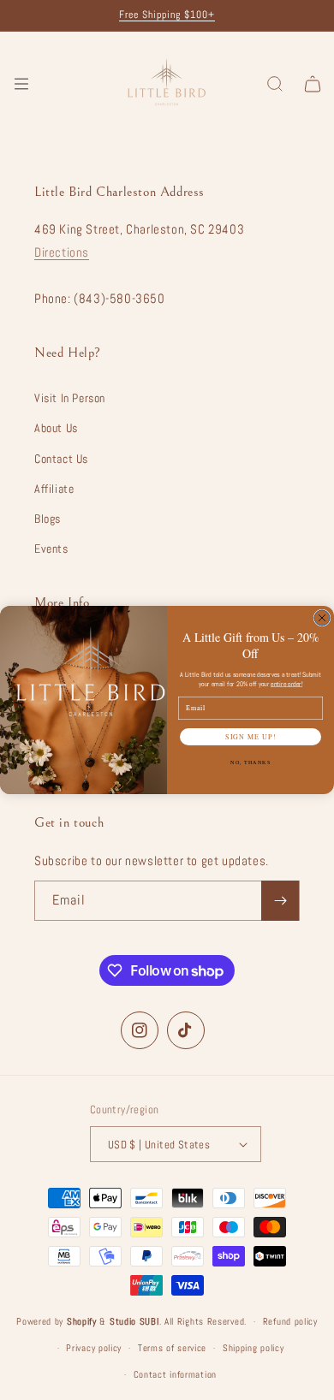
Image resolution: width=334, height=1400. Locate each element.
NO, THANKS (250, 763)
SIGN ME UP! (250, 737)
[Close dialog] (322, 618)
